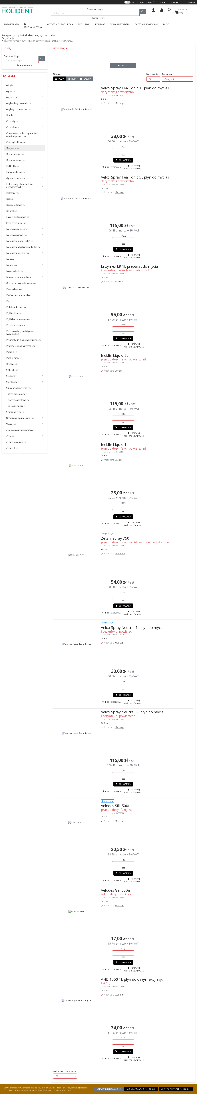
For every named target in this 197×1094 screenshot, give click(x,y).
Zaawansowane (98, 17)
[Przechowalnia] (169, 10)
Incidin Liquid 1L (114, 444)
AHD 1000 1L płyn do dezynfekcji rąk (132, 979)
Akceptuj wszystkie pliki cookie (175, 1089)
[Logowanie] (153, 10)
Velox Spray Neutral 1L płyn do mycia (132, 627)
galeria (87, 78)
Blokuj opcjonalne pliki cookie (141, 1089)
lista (73, 78)
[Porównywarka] (161, 10)
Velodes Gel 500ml (116, 890)
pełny (61, 78)
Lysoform (119, 994)
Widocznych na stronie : (65, 1071)
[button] (162, 2)
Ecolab (118, 370)
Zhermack (120, 553)
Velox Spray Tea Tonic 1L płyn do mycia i (135, 87)
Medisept (119, 103)
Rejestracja (190, 2)
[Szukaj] (142, 11)
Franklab (119, 281)
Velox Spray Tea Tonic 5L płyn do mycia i (135, 177)
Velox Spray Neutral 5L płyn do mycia (132, 711)
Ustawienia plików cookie (109, 1089)
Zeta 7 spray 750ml (117, 538)
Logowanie (175, 2)
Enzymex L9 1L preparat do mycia (129, 266)
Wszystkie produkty (59, 24)
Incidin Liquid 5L (114, 355)
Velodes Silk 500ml (117, 805)
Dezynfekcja (66, 41)
